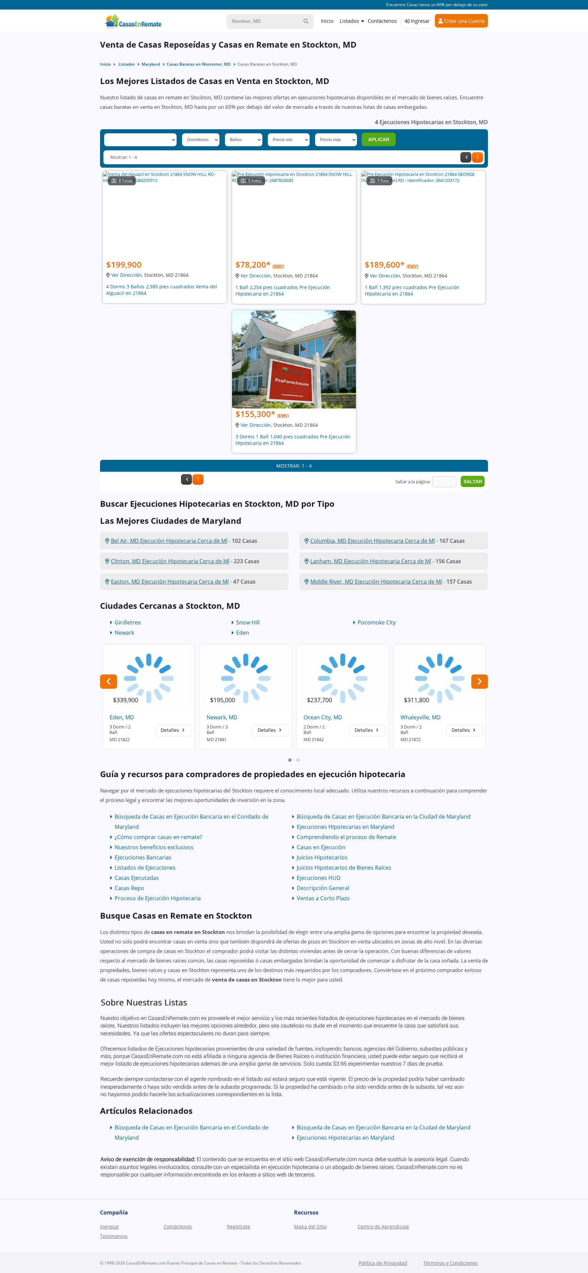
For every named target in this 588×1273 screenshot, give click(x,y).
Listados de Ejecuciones (145, 867)
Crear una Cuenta (464, 20)
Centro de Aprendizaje (383, 1226)
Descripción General (323, 888)
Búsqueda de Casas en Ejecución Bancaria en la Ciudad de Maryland (384, 816)
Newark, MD (222, 717)
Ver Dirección (126, 275)
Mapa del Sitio (310, 1226)
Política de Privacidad (383, 1263)
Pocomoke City (377, 622)
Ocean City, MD (323, 717)
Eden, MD (122, 717)
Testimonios (114, 1236)
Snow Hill (248, 622)
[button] (290, 760)
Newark (124, 632)
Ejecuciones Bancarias (143, 857)
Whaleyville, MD (421, 717)
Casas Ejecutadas (137, 878)
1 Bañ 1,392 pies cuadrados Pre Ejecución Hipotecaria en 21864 (412, 290)
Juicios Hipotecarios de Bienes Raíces (344, 867)
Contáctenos (382, 20)
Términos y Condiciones (450, 1263)
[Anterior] (465, 157)
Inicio (327, 20)
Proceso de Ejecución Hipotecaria (158, 898)
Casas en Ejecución (321, 847)
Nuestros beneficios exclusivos (154, 847)
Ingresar (419, 20)
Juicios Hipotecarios (322, 857)
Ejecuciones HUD (319, 878)
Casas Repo (129, 888)
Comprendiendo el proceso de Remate (346, 837)
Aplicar (378, 139)
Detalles (170, 730)
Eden (242, 632)
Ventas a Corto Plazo (323, 898)
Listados (349, 20)
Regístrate (238, 1226)
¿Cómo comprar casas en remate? (158, 837)
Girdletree (128, 622)
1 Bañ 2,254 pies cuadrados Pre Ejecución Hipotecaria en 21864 (282, 290)
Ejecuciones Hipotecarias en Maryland (345, 827)
